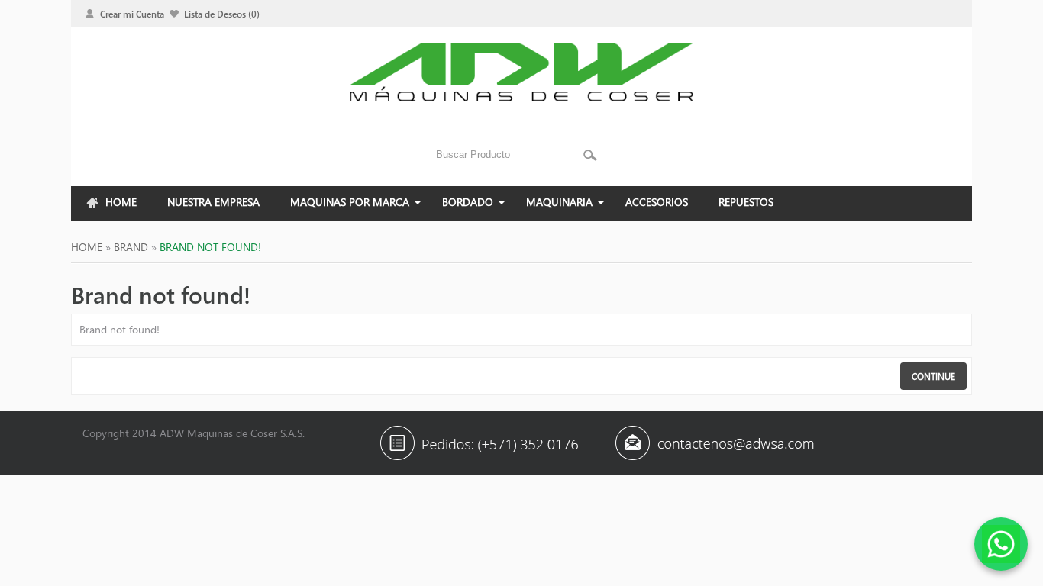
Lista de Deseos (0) (222, 14)
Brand (131, 247)
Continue (933, 376)
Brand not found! (210, 247)
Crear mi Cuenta (132, 14)
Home (86, 247)
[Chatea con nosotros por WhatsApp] (1001, 544)
